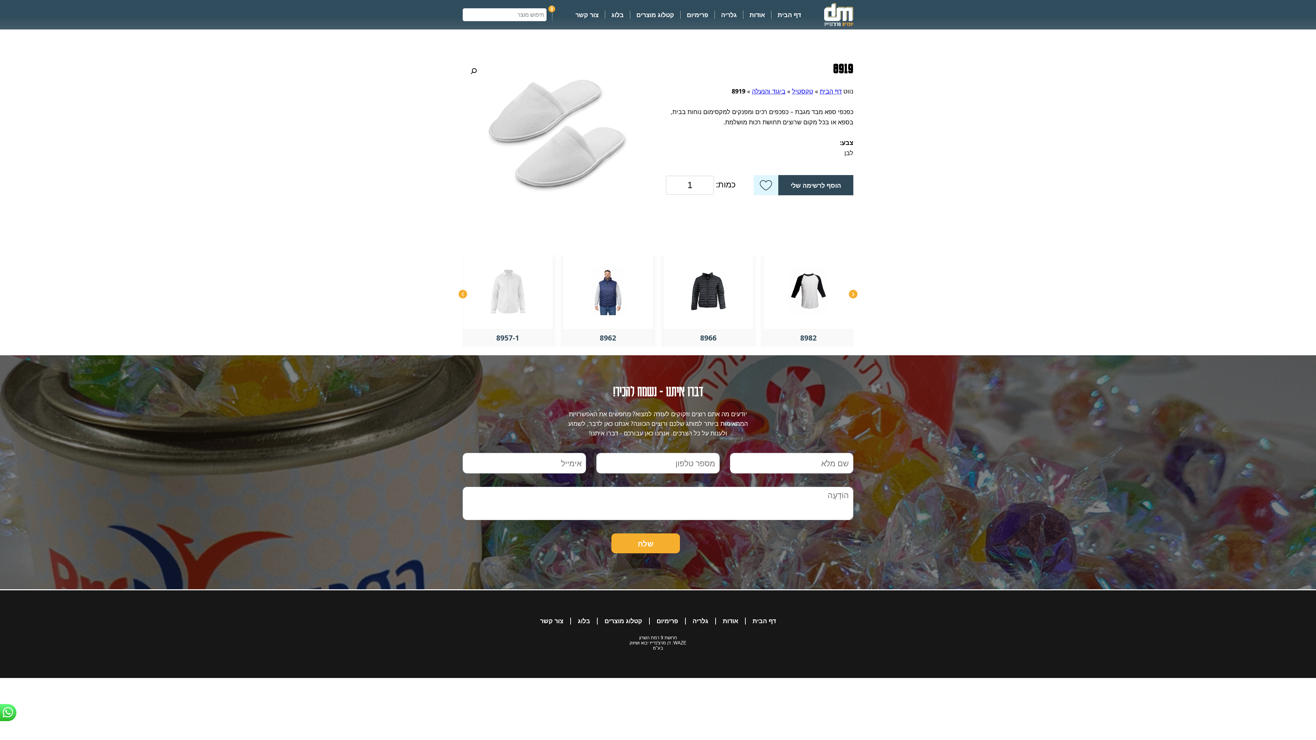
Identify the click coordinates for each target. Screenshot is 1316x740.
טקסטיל (802, 91)
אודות (757, 15)
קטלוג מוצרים (655, 15)
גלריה (729, 15)
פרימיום (697, 15)
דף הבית (789, 15)
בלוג (617, 15)
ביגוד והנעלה (768, 91)
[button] (473, 71)
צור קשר (587, 15)
